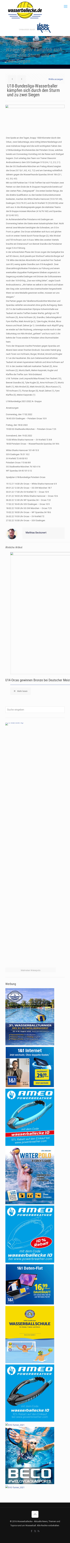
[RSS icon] (38, 1531)
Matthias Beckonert (36, 532)
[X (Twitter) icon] (35, 1531)
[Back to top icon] (35, 1514)
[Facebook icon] (31, 1531)
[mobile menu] (65, 6)
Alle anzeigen (56, 79)
